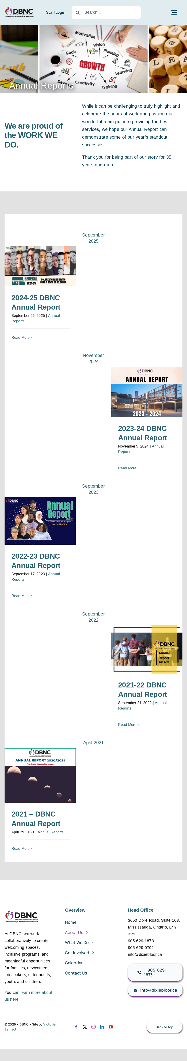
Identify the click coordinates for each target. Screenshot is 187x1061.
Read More (20, 337)
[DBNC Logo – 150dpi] (19, 6)
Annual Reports (50, 832)
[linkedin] (102, 1027)
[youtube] (111, 1027)
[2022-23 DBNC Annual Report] (40, 521)
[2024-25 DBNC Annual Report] (40, 266)
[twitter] (85, 1027)
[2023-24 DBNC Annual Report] (146, 392)
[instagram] (93, 1027)
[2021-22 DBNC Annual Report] (146, 649)
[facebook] (76, 1027)
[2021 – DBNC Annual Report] (40, 775)
